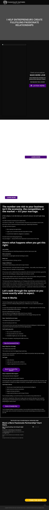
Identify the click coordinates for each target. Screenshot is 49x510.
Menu (46, 1)
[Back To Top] (45, 505)
